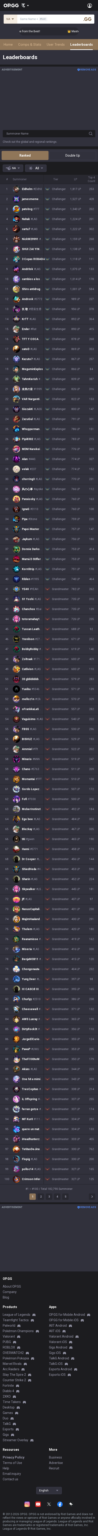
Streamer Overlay (15, 1440)
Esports (8, 1429)
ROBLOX (9, 1347)
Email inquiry (12, 1474)
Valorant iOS (58, 1342)
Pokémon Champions (18, 1331)
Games (8, 1413)
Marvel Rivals (12, 1364)
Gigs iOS (55, 1353)
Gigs (6, 1434)
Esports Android (60, 1369)
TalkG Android (59, 1358)
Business (55, 1457)
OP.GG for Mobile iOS (64, 1320)
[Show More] (25, 5)
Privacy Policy (13, 1457)
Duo (5, 1418)
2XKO (7, 1396)
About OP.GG (12, 1286)
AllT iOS (54, 1331)
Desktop (9, 1407)
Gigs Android (58, 1347)
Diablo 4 (8, 1391)
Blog (6, 1297)
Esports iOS (57, 1374)
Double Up (72, 155)
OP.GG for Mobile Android (67, 1314)
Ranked (25, 155)
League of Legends (16, 1314)
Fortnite (8, 1385)
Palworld (9, 1325)
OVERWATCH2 (13, 1353)
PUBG (7, 1342)
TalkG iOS (56, 1364)
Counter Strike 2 (14, 1380)
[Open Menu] (89, 5)
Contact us (10, 1479)
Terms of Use (12, 1463)
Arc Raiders (11, 1369)
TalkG (7, 1424)
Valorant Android (61, 1336)
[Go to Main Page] (11, 5)
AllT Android (58, 1325)
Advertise (56, 1463)
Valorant (9, 1336)
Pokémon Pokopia (16, 1358)
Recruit (54, 1468)
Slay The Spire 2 (14, 1374)
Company (10, 1292)
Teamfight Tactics (16, 1320)
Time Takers (12, 1402)
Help (6, 1468)
